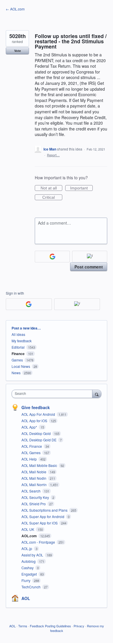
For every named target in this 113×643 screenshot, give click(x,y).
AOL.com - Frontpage (38, 542)
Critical (52, 197)
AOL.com (29, 535)
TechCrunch (31, 586)
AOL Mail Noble (34, 471)
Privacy (79, 626)
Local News (21, 366)
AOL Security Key (35, 497)
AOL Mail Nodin (34, 478)
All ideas (18, 334)
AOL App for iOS (34, 420)
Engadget (29, 574)
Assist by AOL (32, 554)
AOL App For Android (38, 414)
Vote (17, 51)
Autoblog (29, 561)
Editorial (18, 347)
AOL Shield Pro (34, 503)
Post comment (88, 267)
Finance (18, 353)
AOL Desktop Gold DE (39, 439)
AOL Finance (32, 446)
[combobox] (53, 393)
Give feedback (35, 407)
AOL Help (29, 458)
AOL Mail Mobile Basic (39, 465)
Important (81, 188)
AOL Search (31, 490)
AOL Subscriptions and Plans (44, 510)
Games (17, 359)
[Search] (96, 394)
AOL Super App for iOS (40, 522)
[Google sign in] (52, 256)
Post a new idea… (26, 328)
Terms (22, 626)
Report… (53, 155)
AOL (25, 598)
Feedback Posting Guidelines (50, 626)
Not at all (51, 188)
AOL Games (31, 452)
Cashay (27, 567)
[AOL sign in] (89, 256)
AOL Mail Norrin (34, 484)
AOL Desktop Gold (36, 433)
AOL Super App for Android (43, 516)
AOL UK (28, 529)
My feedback (22, 340)
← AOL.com (15, 8)
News (16, 372)
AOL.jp (27, 548)
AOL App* (29, 427)
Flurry (26, 580)
